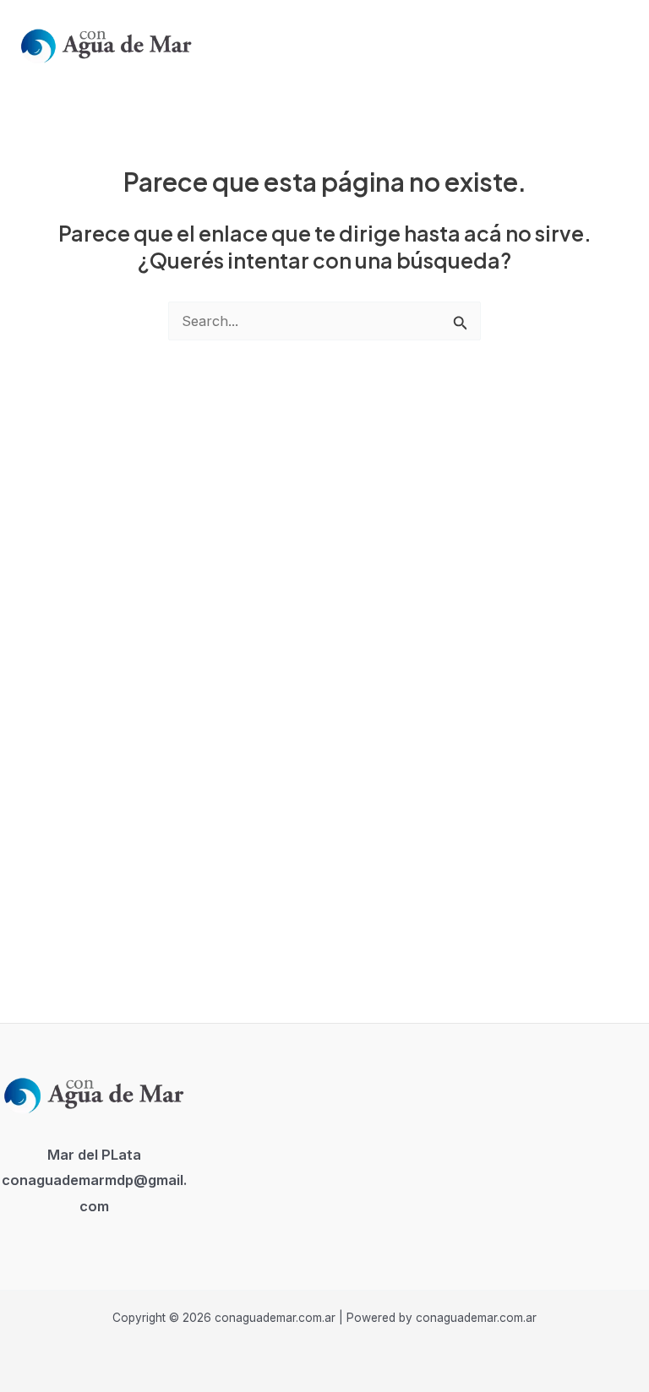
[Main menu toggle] (614, 43)
